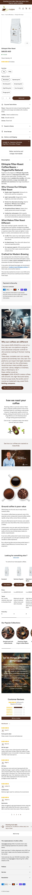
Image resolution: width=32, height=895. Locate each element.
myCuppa (7, 891)
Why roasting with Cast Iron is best (12, 388)
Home (2, 14)
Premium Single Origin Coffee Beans (22, 642)
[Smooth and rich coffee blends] (8, 632)
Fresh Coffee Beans (9, 14)
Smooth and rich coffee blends (8, 642)
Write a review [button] (16, 718)
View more (16, 557)
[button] (5, 62)
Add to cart (21, 98)
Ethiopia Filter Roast (19, 14)
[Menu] (29, 8)
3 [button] (16, 814)
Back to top (16, 833)
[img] (5, 728)
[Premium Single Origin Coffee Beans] (22, 632)
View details (7, 584)
